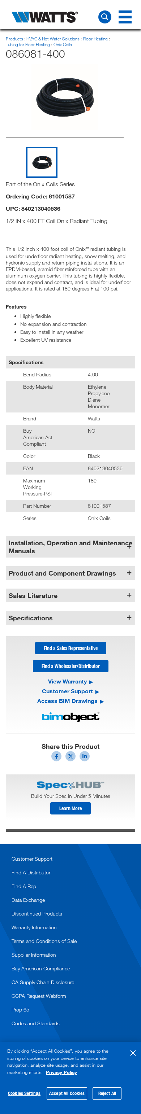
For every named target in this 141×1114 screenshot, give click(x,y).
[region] (70, 1078)
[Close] (133, 1053)
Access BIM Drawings (67, 701)
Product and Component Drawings (62, 573)
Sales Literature (33, 595)
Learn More (70, 808)
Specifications (31, 618)
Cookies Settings (24, 1093)
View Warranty (67, 681)
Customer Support (67, 691)
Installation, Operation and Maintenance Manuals (70, 547)
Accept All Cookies (67, 1093)
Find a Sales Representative (71, 648)
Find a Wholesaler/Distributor (71, 666)
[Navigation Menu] (125, 16)
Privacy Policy (61, 1072)
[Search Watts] (104, 16)
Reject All (107, 1093)
